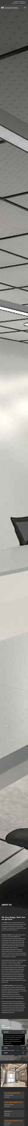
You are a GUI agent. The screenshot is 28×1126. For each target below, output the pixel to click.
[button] (25, 7)
